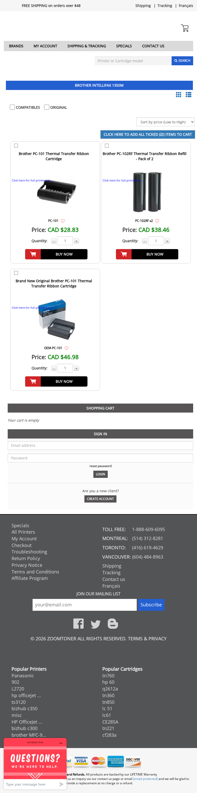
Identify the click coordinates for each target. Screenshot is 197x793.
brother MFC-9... (29, 735)
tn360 (108, 695)
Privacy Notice (27, 565)
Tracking (164, 5)
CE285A (110, 722)
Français (186, 5)
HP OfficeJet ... (27, 722)
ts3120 (19, 702)
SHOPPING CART (100, 408)
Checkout (22, 545)
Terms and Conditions (35, 572)
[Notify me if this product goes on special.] (63, 220)
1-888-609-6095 (148, 529)
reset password (101, 466)
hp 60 (108, 682)
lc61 (106, 715)
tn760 (108, 675)
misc (17, 715)
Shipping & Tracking (86, 45)
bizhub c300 (24, 728)
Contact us (153, 45)
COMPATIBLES (27, 107)
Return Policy (26, 558)
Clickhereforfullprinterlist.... (32, 180)
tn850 (108, 702)
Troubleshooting (29, 552)
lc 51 (107, 708)
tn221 (108, 728)
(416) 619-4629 (147, 547)
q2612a (110, 689)
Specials (124, 45)
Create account (100, 499)
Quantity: (39, 240)
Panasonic (23, 675)
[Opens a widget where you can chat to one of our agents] (35, 763)
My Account (45, 45)
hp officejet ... (26, 695)
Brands (16, 45)
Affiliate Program (30, 578)
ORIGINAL (58, 107)
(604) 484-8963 (147, 557)
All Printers (23, 532)
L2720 (18, 689)
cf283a (109, 735)
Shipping (143, 5)
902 (15, 682)
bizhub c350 (24, 708)
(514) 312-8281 (147, 538)
